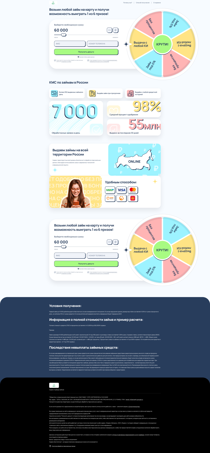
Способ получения (142, 3)
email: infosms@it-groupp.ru (134, 399)
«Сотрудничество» (134, 406)
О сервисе (157, 3)
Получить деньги (86, 52)
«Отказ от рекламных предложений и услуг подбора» (128, 435)
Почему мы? (127, 3)
